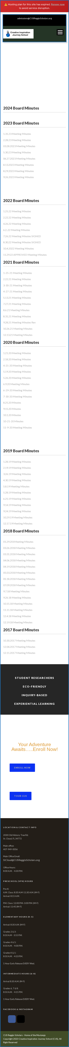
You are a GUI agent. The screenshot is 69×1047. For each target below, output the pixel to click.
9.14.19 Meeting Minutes (17, 504)
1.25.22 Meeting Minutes (17, 211)
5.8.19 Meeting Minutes (16, 486)
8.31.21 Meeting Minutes (17, 316)
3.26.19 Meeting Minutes (17, 473)
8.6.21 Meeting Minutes (16, 310)
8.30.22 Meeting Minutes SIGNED (22, 242)
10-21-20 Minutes (13, 421)
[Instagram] (21, 1019)
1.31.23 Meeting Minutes (17, 133)
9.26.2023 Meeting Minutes (18, 177)
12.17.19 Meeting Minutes (17, 523)
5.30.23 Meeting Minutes (17, 152)
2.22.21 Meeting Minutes (17, 279)
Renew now (58, 4)
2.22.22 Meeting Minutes (17, 217)
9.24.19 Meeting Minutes (17, 511)
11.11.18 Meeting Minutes (17, 609)
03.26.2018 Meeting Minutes (19, 547)
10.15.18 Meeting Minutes (17, 603)
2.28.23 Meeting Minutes (17, 139)
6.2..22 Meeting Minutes (16, 229)
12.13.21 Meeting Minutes (17, 334)
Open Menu (60, 32)
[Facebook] (12, 1019)
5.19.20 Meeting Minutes (17, 371)
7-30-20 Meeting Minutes (17, 396)
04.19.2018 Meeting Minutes (19, 566)
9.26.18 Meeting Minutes (17, 597)
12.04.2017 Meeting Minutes (19, 646)
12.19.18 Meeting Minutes (17, 622)
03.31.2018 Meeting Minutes (19, 554)
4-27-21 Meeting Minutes (17, 291)
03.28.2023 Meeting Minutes (19, 146)
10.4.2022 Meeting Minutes (18, 248)
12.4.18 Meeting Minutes (17, 616)
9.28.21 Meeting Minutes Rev (19, 322)
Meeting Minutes (23, 541)
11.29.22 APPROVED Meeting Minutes (25, 254)
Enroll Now (22, 767)
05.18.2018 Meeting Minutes (19, 578)
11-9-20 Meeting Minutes (17, 427)
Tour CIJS (20, 796)
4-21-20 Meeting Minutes (17, 365)
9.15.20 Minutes (12, 408)
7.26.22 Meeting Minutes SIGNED (22, 236)
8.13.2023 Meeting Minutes (18, 164)
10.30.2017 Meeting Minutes (19, 640)
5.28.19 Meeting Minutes (17, 492)
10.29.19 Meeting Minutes (17, 517)
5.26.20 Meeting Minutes (17, 377)
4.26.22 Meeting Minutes (17, 223)
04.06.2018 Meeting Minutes (19, 560)
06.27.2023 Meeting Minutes (19, 158)
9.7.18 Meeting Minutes (16, 591)
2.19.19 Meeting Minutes (17, 467)
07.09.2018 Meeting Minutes (19, 585)
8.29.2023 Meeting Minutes (18, 170)
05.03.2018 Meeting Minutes (19, 572)
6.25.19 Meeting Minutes (17, 498)
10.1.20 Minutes (12, 415)
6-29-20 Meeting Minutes (17, 390)
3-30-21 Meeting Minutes (17, 285)
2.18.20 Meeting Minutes (17, 359)
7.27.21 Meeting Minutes (17, 303)
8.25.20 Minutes (12, 402)
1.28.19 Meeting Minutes (17, 461)
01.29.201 (8, 541)
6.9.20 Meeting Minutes (16, 384)
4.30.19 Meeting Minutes (17, 480)
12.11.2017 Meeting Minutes (19, 652)
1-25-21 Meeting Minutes (17, 272)
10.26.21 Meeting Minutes (17, 328)
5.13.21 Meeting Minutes (17, 297)
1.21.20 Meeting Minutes (17, 353)
